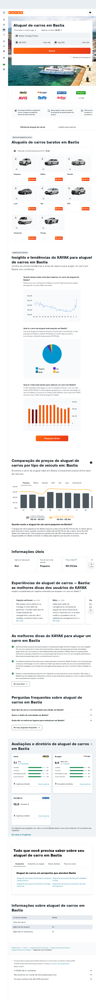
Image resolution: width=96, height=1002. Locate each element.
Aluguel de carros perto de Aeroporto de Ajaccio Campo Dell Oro (34, 879)
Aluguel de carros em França (60, 948)
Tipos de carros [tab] (70, 864)
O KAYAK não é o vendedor (25, 970)
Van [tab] (60, 483)
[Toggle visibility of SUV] (56, 372)
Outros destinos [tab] (54, 864)
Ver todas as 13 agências (21, 835)
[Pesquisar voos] (4, 19)
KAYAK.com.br (16, 948)
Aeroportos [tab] (19, 864)
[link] (52, 438)
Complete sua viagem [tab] (36, 864)
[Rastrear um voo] (4, 46)
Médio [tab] (35, 483)
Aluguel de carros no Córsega (21, 950)
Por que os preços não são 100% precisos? (31, 979)
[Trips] (4, 58)
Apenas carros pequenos (82, 57)
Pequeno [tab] (26, 483)
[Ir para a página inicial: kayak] (15, 12)
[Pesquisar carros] (4, 29)
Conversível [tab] (76, 483)
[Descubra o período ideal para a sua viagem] (4, 51)
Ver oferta (32, 179)
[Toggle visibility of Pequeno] (40, 368)
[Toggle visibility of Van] (56, 368)
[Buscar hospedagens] (4, 24)
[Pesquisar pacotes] (4, 34)
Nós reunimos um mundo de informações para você (35, 975)
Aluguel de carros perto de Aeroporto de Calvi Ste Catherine (69, 885)
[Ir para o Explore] (4, 41)
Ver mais (19, 620)
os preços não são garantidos (60, 963)
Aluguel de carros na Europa (39, 948)
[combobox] (25, 30)
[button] (4, 12)
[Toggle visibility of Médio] (39, 372)
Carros (25, 948)
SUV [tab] (53, 483)
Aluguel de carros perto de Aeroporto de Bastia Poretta (69, 879)
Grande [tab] (45, 483)
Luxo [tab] (67, 483)
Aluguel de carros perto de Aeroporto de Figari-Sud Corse (34, 885)
